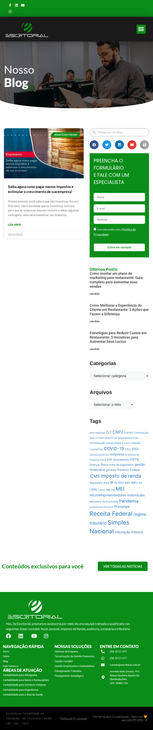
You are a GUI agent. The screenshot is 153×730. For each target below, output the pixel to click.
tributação (122, 532)
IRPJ (134, 483)
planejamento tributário (101, 507)
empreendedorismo (99, 454)
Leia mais (14, 224)
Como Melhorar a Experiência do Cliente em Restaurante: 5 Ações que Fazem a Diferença (119, 309)
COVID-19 (114, 448)
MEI (120, 489)
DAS (135, 449)
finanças (95, 464)
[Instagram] (10, 11)
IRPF (127, 482)
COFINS (128, 432)
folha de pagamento (121, 464)
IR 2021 (119, 482)
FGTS (134, 459)
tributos (137, 532)
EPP (109, 459)
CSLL (128, 449)
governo (111, 469)
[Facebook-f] (10, 5)
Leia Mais (95, 293)
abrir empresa (97, 432)
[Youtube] (23, 5)
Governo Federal (128, 470)
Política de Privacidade (73, 718)
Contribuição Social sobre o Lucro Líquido (115, 443)
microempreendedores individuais (117, 495)
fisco (104, 464)
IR (111, 482)
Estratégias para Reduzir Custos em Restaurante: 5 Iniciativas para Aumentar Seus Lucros (118, 337)
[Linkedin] (16, 5)
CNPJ (118, 432)
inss (106, 483)
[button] (141, 29)
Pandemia (128, 501)
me (113, 489)
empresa (117, 454)
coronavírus (96, 449)
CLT (109, 432)
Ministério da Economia (104, 501)
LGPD (93, 489)
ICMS (95, 476)
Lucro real (104, 489)
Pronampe (122, 507)
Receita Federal (111, 513)
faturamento (121, 459)
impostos (96, 483)
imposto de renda (121, 476)
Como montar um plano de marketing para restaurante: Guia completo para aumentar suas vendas (116, 279)
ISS (140, 483)
